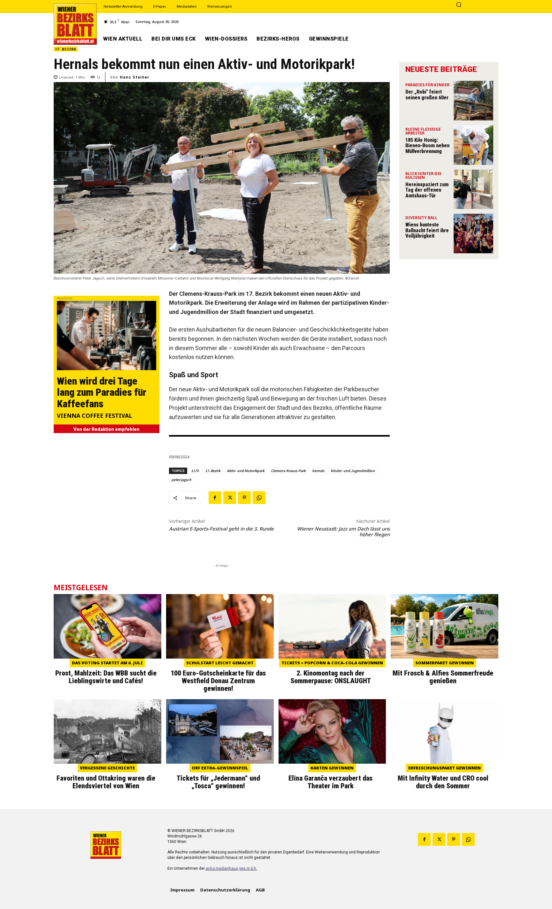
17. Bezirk (65, 49)
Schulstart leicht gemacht (220, 663)
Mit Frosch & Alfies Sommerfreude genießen (443, 677)
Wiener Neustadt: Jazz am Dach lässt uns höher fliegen (343, 531)
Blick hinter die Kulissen (423, 176)
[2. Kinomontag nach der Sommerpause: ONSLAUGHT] (332, 626)
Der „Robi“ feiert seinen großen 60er (426, 95)
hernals (318, 470)
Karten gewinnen (332, 768)
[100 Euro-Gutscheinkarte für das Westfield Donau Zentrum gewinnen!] (220, 626)
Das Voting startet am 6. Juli (107, 663)
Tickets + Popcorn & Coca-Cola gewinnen (332, 663)
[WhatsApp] (259, 497)
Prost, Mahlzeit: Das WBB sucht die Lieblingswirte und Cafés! (106, 677)
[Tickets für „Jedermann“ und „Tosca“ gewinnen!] (220, 731)
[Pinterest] (244, 497)
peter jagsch (181, 479)
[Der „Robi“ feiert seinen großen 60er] (473, 100)
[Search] (459, 5)
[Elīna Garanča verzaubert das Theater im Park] (332, 731)
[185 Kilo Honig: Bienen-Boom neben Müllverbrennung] (473, 145)
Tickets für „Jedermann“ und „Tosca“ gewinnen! (218, 782)
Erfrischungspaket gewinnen (444, 768)
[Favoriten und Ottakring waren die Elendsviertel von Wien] (107, 731)
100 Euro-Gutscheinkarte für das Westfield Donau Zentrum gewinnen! (218, 680)
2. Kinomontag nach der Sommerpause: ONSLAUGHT (330, 677)
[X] (229, 497)
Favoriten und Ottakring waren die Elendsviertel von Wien (106, 782)
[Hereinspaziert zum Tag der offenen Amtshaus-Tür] (473, 189)
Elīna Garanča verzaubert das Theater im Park (330, 782)
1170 (195, 470)
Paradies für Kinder (427, 85)
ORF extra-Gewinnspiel (220, 768)
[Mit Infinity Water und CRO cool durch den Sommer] (444, 731)
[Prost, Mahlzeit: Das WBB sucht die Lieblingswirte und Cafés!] (107, 626)
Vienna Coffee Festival (94, 416)
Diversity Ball (421, 218)
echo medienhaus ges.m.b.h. (231, 868)
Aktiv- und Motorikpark (245, 470)
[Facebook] (215, 497)
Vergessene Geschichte (107, 768)
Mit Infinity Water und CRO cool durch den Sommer (443, 782)
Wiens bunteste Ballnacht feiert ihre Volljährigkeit (427, 230)
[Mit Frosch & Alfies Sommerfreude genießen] (444, 626)
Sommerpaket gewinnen (444, 663)
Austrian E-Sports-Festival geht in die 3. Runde (221, 528)
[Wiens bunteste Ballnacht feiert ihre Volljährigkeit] (473, 233)
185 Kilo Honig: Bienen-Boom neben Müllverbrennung (427, 145)
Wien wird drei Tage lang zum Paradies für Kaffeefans (101, 392)
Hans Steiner (134, 77)
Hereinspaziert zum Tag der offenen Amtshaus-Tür (426, 190)
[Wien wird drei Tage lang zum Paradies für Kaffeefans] (106, 335)
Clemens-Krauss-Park (288, 470)
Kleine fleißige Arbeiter (423, 131)
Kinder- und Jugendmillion (353, 470)
